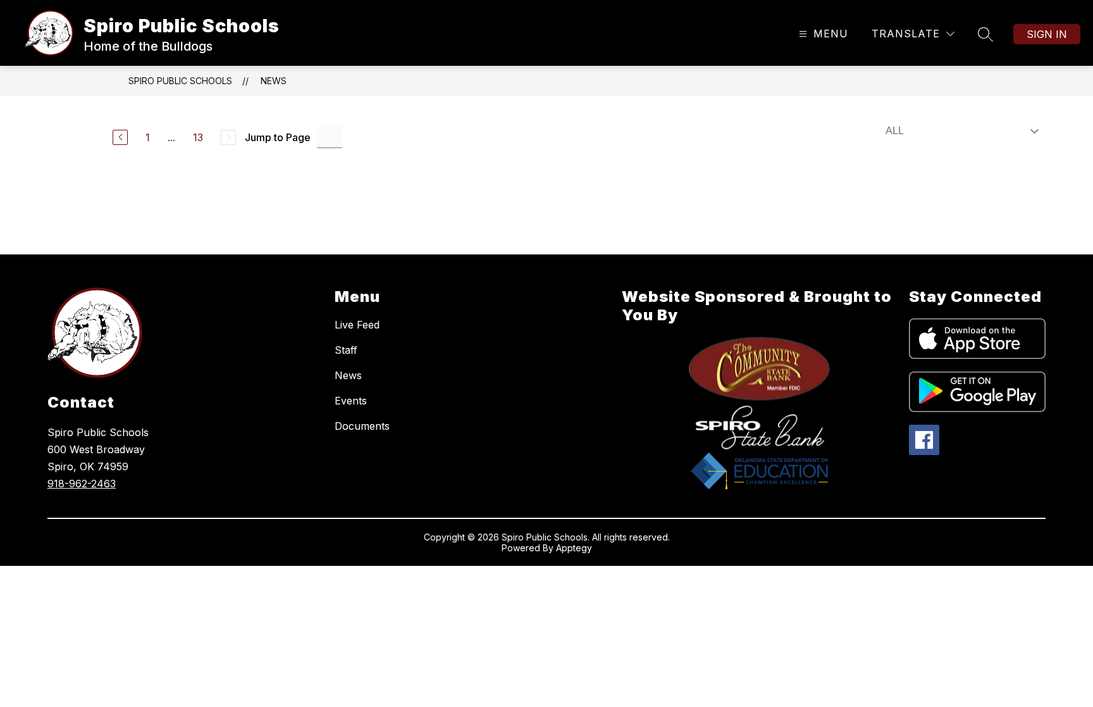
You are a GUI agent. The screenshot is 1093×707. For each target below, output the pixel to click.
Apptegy (574, 547)
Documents (362, 426)
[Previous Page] (120, 137)
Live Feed (357, 324)
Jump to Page (278, 137)
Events (351, 400)
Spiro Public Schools (180, 80)
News (274, 80)
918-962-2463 (81, 483)
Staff (346, 350)
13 (198, 137)
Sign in (1047, 34)
